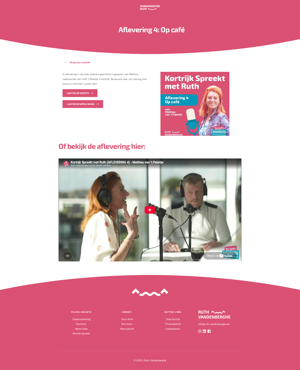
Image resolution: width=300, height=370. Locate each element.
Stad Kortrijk (173, 319)
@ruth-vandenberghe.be (216, 323)
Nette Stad (81, 328)
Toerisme (81, 323)
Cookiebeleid (172, 328)
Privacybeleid (172, 323)
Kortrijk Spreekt (81, 333)
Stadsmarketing (81, 319)
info (200, 323)
